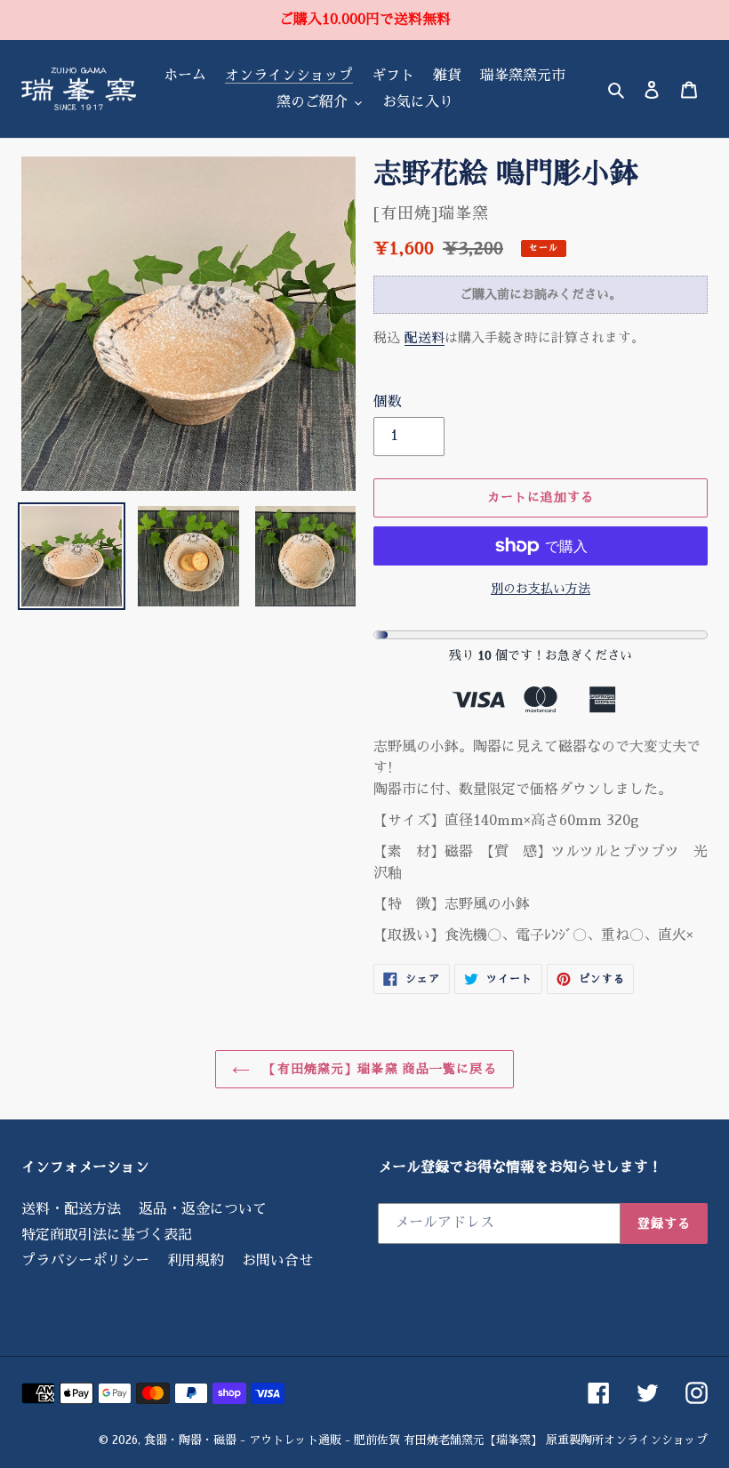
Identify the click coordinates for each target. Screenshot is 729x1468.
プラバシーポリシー (85, 1261)
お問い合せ (277, 1261)
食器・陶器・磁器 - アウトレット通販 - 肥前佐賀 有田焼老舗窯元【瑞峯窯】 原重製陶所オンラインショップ (426, 1440)
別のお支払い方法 (540, 588)
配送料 (425, 337)
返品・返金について (203, 1209)
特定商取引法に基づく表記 (106, 1235)
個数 (387, 402)
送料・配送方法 (71, 1209)
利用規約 (195, 1261)
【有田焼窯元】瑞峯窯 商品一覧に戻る (377, 1069)
